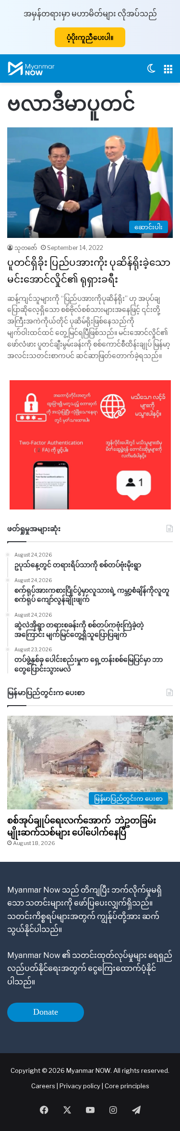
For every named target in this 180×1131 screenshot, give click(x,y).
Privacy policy (80, 1086)
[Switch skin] (151, 72)
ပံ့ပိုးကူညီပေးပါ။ (90, 37)
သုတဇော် (25, 247)
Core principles (127, 1086)
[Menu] (168, 72)
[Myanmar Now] (31, 68)
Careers (44, 1086)
